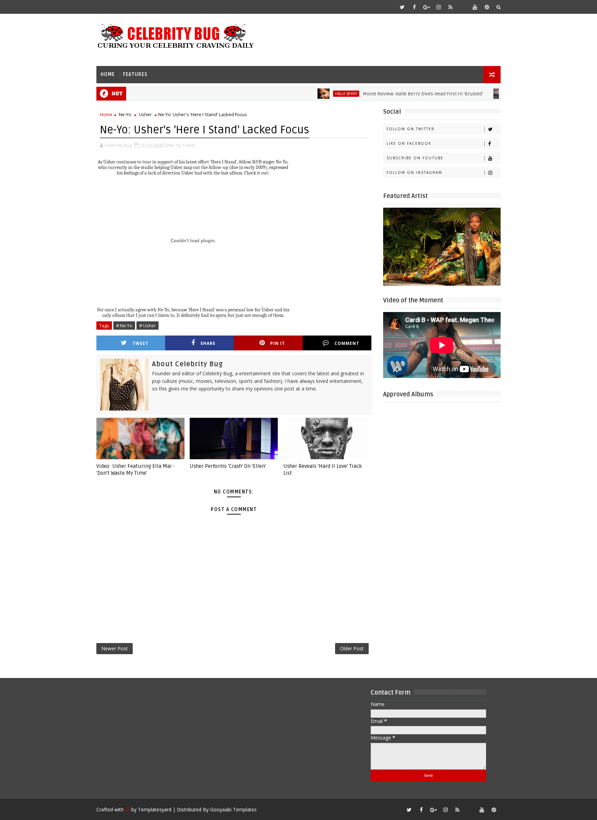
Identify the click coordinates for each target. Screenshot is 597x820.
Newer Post (114, 648)
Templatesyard (154, 809)
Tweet (140, 343)
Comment (346, 343)
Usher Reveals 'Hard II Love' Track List (322, 469)
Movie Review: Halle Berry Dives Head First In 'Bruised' (407, 94)
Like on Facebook (409, 143)
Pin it (277, 343)
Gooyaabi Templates (233, 809)
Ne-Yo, (175, 145)
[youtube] (475, 7)
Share (208, 343)
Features (135, 74)
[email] (462, 7)
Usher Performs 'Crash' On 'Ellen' (228, 466)
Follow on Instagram (414, 172)
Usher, (190, 145)
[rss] (450, 7)
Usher (145, 114)
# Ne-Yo (124, 325)
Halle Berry (330, 93)
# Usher (147, 325)
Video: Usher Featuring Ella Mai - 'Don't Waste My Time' (135, 469)
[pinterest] (487, 7)
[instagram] (438, 7)
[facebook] (414, 7)
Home (108, 74)
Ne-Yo (125, 114)
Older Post (352, 648)
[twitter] (402, 7)
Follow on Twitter (411, 128)
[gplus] (426, 7)
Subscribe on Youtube (415, 157)
